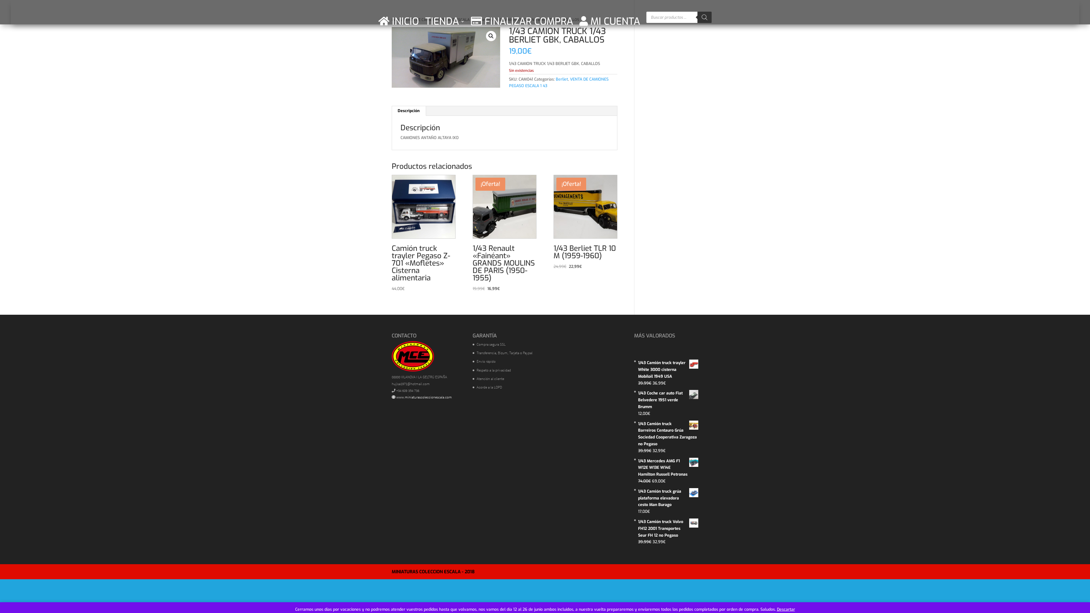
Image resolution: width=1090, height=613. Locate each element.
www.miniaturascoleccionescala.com (423, 397)
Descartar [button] (786, 609)
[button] (491, 36)
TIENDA (442, 21)
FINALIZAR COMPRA (527, 21)
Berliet (562, 79)
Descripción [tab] (409, 111)
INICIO (404, 21)
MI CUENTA (614, 21)
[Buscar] (704, 17)
